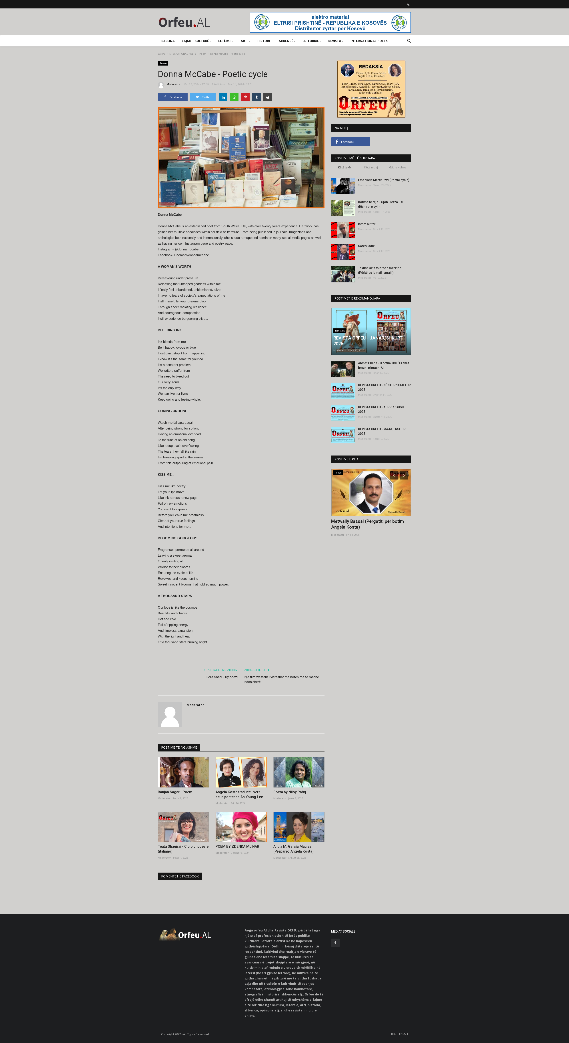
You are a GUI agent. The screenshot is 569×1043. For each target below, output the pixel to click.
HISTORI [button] (263, 41)
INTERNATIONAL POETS (182, 53)
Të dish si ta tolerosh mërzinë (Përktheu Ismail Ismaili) (379, 270)
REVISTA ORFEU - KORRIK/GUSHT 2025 (382, 409)
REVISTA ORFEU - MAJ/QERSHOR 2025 (382, 431)
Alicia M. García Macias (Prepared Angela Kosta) (293, 848)
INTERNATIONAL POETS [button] (370, 41)
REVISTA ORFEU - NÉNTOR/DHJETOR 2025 (384, 387)
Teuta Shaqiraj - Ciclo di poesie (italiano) (183, 848)
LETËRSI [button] (224, 41)
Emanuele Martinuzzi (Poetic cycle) (383, 180)
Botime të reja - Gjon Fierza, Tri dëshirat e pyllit (380, 204)
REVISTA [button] (334, 41)
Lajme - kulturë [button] (195, 41)
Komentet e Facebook (180, 876)
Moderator (173, 84)
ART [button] (244, 41)
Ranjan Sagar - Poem (175, 792)
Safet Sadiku (367, 246)
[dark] (408, 4)
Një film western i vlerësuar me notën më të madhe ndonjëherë (281, 679)
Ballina (168, 41)
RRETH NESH (399, 1034)
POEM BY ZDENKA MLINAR (237, 846)
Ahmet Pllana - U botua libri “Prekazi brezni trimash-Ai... (384, 365)
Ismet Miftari (367, 224)
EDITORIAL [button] (311, 41)
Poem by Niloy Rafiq (289, 792)
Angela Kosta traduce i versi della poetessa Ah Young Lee (239, 794)
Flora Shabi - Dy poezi (222, 677)
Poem (202, 53)
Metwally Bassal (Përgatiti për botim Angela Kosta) (367, 524)
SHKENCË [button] (286, 41)
